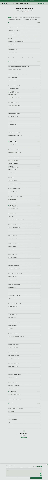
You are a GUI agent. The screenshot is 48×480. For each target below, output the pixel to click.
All (9, 17)
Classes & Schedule (19, 19)
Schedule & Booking (28, 19)
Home (14, 3)
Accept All (39, 466)
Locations (21, 3)
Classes (25, 3)
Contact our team (26, 11)
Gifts (27, 3)
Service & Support (36, 19)
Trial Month (40, 3)
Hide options (35, 466)
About (30, 3)
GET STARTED (32, 0)
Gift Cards (12, 19)
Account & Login (22, 17)
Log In (43, 3)
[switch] (41, 473)
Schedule (17, 3)
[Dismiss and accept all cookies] (47, 465)
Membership (29, 17)
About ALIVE (15, 17)
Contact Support (24, 437)
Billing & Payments (37, 17)
